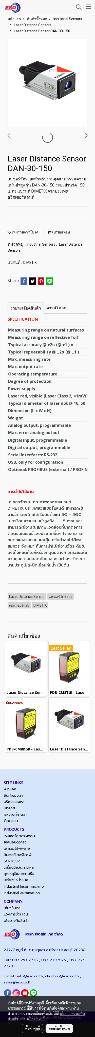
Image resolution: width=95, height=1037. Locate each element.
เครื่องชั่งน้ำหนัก (16, 880)
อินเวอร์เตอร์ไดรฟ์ (17, 855)
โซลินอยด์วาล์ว (15, 842)
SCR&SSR (12, 861)
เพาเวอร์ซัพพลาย (17, 848)
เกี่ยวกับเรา (12, 908)
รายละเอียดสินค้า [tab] (25, 308)
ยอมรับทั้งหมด (59, 1028)
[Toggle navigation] (88, 7)
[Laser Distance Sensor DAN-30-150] (47, 82)
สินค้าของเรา (13, 795)
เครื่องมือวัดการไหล (19, 867)
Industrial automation (22, 892)
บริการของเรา (14, 802)
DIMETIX (30, 263)
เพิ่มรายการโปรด (25, 232)
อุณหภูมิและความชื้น (19, 874)
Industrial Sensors (41, 244)
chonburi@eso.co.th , (63, 976)
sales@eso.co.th (17, 982)
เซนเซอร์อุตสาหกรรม (19, 836)
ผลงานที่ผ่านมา (15, 814)
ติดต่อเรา (11, 820)
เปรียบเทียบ (60, 232)
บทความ (10, 808)
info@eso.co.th (30, 976)
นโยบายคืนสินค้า (16, 920)
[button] (77, 7)
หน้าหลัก (10, 789)
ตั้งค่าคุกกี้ (32, 1028)
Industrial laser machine (24, 886)
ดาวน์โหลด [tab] (56, 308)
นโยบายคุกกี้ (36, 1019)
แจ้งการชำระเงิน (16, 914)
